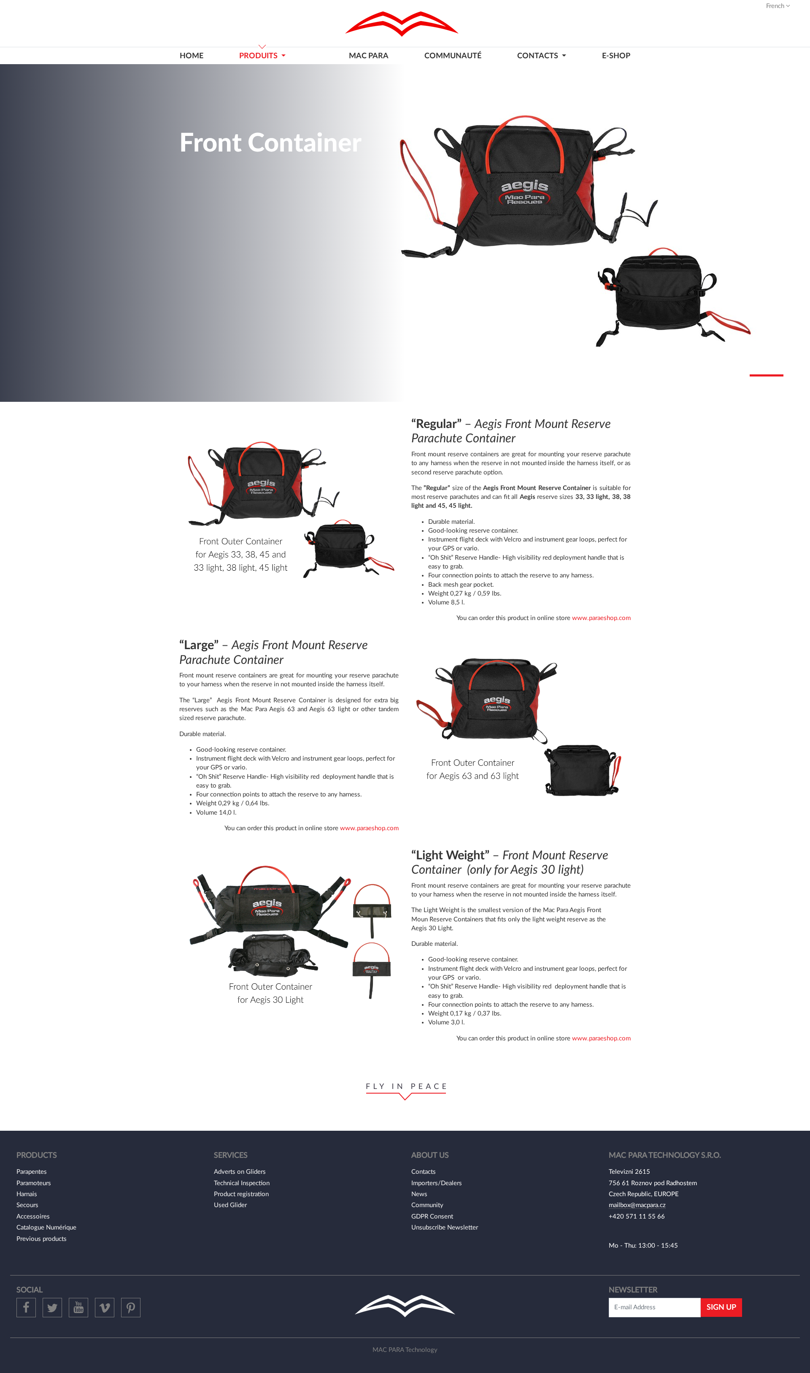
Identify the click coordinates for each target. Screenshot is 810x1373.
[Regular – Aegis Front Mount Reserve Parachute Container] (289, 512)
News (419, 1194)
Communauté (452, 56)
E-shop (616, 56)
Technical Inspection (242, 1183)
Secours (27, 1205)
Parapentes (31, 1172)
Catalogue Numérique (46, 1227)
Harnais (26, 1194)
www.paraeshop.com (601, 618)
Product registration (241, 1194)
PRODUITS (259, 56)
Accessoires (33, 1216)
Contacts (423, 1172)
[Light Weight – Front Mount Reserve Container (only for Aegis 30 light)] (289, 937)
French (776, 6)
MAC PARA (369, 56)
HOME (191, 56)
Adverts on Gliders (240, 1172)
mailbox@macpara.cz (637, 1205)
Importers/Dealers (436, 1183)
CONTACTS (538, 56)
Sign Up (721, 1307)
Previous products (41, 1239)
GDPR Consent (432, 1216)
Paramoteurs (33, 1183)
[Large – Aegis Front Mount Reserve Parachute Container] (521, 727)
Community (427, 1205)
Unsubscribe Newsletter (444, 1227)
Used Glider (230, 1205)
